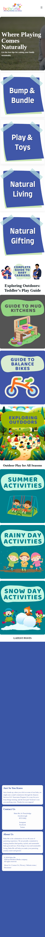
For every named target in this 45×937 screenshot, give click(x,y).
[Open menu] (41, 7)
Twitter (22, 827)
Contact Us (9, 809)
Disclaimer (7, 867)
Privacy (23, 865)
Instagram (22, 822)
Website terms (31, 865)
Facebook (22, 825)
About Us (8, 834)
